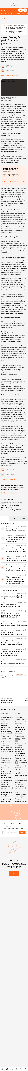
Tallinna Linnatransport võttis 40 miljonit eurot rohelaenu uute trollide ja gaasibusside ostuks (16, 568)
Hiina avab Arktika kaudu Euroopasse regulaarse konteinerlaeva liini (6, 729)
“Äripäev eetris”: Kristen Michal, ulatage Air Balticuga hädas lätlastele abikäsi (10, 615)
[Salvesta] (26, 527)
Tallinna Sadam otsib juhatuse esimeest (10, 506)
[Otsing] (16, 1069)
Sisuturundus (19, 788)
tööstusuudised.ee (6, 129)
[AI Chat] (21, 1069)
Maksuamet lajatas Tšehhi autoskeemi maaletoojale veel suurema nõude (20, 751)
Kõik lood (9, 13)
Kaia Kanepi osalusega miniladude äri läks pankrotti (7, 749)
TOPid (23, 13)
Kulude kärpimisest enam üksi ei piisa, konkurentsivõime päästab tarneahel (15, 539)
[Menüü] (2, 1069)
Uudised (8, 526)
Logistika (3, 493)
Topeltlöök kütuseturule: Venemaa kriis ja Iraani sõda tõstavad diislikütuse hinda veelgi (12, 653)
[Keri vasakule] (4, 181)
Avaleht (3, 13)
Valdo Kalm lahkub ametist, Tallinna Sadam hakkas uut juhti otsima (20, 729)
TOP (7, 575)
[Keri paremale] (23, 181)
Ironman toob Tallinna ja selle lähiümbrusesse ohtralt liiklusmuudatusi (6, 773)
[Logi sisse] (25, 1069)
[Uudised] (7, 1069)
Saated (3, 611)
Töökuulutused (9, 503)
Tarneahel (14, 493)
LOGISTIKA (4, 22)
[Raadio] (12, 1069)
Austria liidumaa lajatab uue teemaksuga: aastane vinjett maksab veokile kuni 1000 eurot (16, 549)
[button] (10, 832)
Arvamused (17, 13)
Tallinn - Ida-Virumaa (7, 698)
